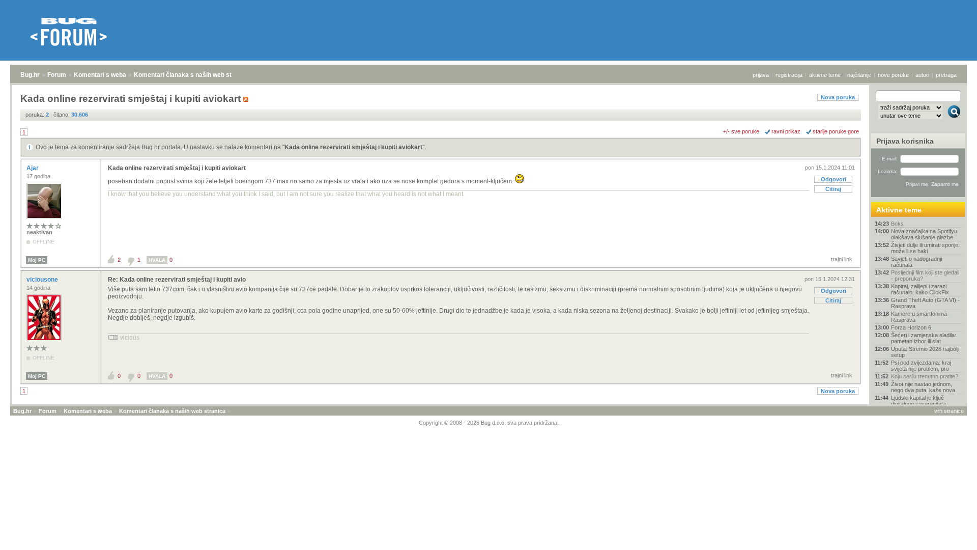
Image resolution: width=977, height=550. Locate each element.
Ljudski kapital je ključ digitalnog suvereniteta (918, 401)
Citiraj (833, 189)
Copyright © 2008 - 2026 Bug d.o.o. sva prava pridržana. (489, 423)
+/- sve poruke (741, 131)
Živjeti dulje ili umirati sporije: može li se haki (925, 248)
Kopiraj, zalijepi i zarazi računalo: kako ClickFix (920, 289)
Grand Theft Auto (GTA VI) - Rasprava (925, 303)
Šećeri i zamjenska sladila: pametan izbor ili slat (923, 338)
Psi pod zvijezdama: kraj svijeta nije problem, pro (921, 366)
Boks (897, 224)
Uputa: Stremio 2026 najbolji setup (925, 352)
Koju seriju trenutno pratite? (924, 376)
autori (922, 75)
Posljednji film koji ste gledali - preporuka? (925, 275)
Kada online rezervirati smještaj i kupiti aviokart (353, 147)
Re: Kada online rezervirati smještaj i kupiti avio (177, 279)
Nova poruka (838, 97)
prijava (761, 75)
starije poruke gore (836, 131)
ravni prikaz (785, 131)
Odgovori (833, 179)
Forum (56, 74)
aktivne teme (825, 75)
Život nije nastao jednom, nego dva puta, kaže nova (923, 387)
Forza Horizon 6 (911, 327)
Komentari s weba (100, 74)
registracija (788, 75)
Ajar (33, 168)
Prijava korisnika (905, 141)
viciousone (43, 279)
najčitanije (859, 75)
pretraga (946, 75)
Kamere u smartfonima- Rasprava (920, 317)
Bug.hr (30, 74)
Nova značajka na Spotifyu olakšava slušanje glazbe (924, 234)
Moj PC (36, 260)
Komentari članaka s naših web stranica (192, 74)
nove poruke (893, 75)
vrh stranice (949, 411)
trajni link (841, 259)
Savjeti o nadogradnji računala (916, 262)
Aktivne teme (899, 210)
